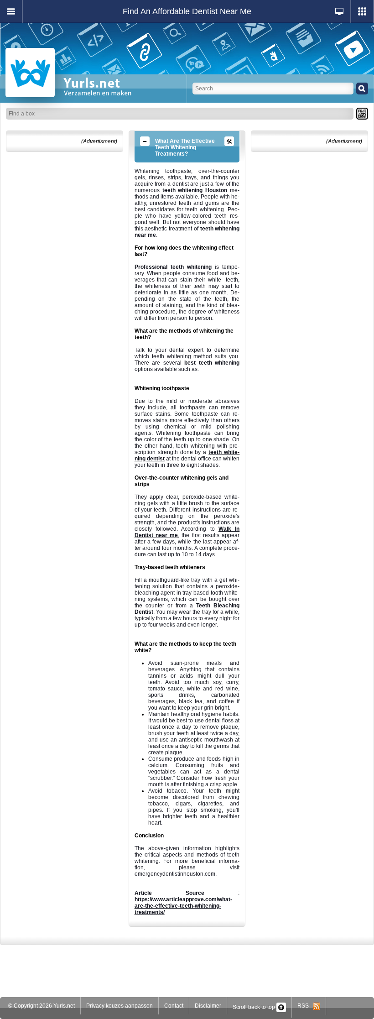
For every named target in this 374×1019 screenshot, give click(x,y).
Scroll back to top (254, 1007)
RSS (305, 1006)
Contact (173, 1006)
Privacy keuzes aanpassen (119, 1006)
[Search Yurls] (362, 88)
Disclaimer (208, 1006)
